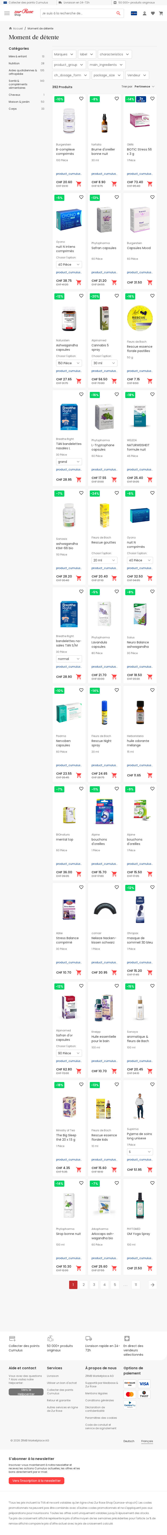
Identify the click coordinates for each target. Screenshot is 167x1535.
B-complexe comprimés (65, 151)
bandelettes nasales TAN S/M (68, 643)
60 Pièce (97, 259)
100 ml (96, 1047)
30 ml (95, 160)
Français (147, 1441)
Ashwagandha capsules (67, 347)
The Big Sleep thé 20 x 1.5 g (66, 1137)
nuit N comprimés (136, 544)
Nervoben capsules (63, 743)
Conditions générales (99, 1400)
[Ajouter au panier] (79, 184)
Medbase (109, 1383)
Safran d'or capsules (64, 1037)
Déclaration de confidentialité (95, 1409)
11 (136, 1284)
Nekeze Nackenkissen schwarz (104, 940)
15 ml (130, 752)
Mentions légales (96, 1393)
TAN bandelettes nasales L (69, 446)
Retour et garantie (58, 1400)
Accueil (18, 28)
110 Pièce (61, 554)
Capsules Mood (139, 248)
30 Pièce (61, 454)
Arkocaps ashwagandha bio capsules (103, 1238)
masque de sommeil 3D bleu (140, 940)
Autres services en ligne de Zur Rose (62, 1409)
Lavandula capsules (99, 644)
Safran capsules (104, 248)
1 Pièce (131, 160)
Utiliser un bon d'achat (62, 1383)
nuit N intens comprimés (65, 248)
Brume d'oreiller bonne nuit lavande (103, 153)
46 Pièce (132, 456)
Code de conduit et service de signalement (100, 1426)
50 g (130, 357)
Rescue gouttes (104, 542)
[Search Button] (118, 13)
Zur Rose (90, 1386)
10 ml (95, 1146)
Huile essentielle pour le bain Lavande (104, 1041)
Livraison (53, 1376)
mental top (64, 839)
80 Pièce (97, 653)
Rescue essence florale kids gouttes (104, 1139)
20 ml (95, 752)
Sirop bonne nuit (68, 1234)
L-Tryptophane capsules (103, 447)
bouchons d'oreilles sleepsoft (134, 843)
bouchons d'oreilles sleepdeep (100, 843)
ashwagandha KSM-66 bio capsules (67, 548)
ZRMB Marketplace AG (99, 1376)
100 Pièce (62, 160)
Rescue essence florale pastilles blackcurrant (139, 350)
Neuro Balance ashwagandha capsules (138, 646)
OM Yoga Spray (138, 1234)
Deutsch (129, 1441)
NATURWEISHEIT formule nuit (138, 447)
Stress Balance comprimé (67, 940)
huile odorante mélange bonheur (138, 745)
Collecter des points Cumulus (60, 1391)
